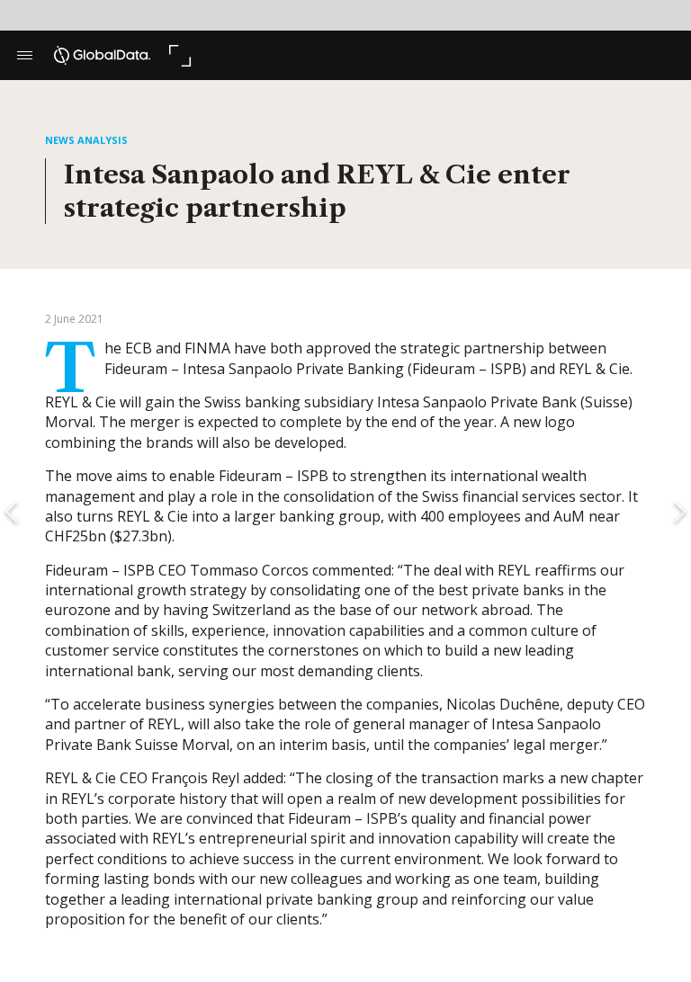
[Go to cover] (102, 55)
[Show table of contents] (24, 55)
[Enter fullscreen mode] (179, 55)
